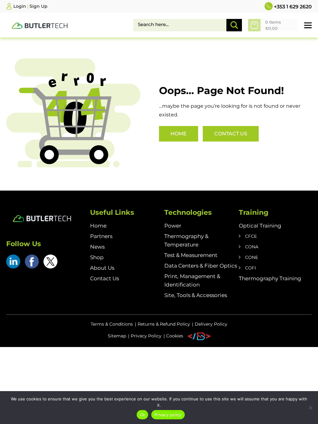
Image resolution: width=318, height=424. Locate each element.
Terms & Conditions (112, 324)
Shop (97, 257)
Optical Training (260, 226)
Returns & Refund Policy (164, 324)
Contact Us (230, 134)
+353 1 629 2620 (292, 7)
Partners (101, 236)
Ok (142, 414)
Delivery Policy (211, 324)
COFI (250, 268)
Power (172, 226)
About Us (102, 268)
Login (19, 6)
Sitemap (117, 336)
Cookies (174, 336)
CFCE (251, 236)
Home (178, 134)
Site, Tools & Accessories (195, 295)
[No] (310, 407)
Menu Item (199, 336)
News (97, 247)
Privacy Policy (146, 336)
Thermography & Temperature (186, 240)
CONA (251, 247)
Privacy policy (168, 414)
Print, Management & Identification (192, 280)
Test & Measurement (190, 255)
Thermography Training (270, 278)
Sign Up (39, 6)
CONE (251, 257)
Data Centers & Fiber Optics (200, 266)
